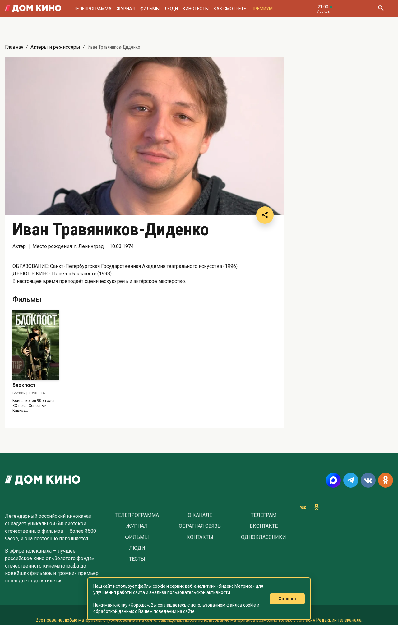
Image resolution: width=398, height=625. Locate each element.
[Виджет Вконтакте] (303, 507)
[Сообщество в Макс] (333, 480)
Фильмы (150, 8)
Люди (171, 8)
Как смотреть (230, 8)
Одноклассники (263, 537)
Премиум (262, 8)
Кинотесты (196, 8)
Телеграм (263, 515)
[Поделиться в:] (265, 215)
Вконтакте (264, 526)
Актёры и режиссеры (55, 47)
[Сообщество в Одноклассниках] (385, 480)
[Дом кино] (33, 8)
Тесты (137, 559)
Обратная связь (200, 526)
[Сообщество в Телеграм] (350, 480)
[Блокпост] (35, 345)
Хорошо (287, 598)
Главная (14, 47)
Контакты (200, 537)
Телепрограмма (93, 8)
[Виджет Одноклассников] (316, 507)
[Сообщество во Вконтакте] (368, 480)
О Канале (200, 515)
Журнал (126, 8)
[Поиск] (381, 9)
